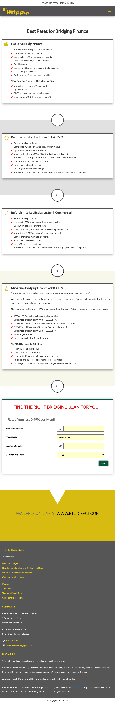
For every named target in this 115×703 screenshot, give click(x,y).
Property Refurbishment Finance (17, 572)
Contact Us (68, 3)
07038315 (78, 687)
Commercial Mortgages (13, 577)
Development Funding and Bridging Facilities (22, 568)
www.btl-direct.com (78, 513)
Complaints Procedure (12, 598)
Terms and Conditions (12, 593)
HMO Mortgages (10, 563)
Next (103, 463)
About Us (6, 588)
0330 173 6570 (50, 3)
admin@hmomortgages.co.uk (19, 645)
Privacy (5, 584)
